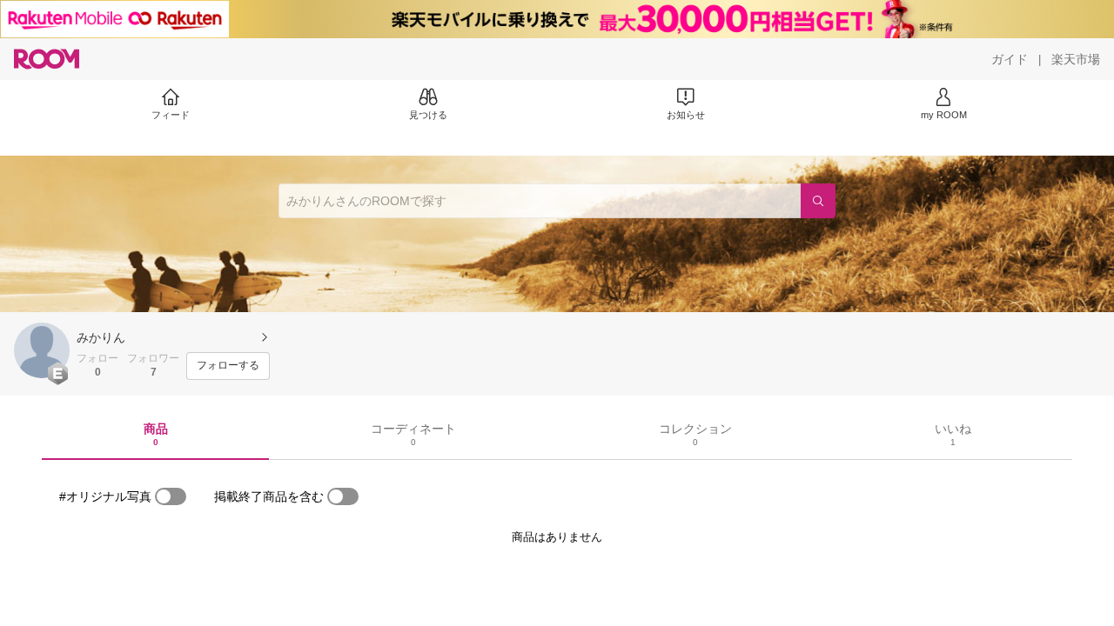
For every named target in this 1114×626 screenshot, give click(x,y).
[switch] (170, 496)
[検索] (818, 200)
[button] (42, 350)
